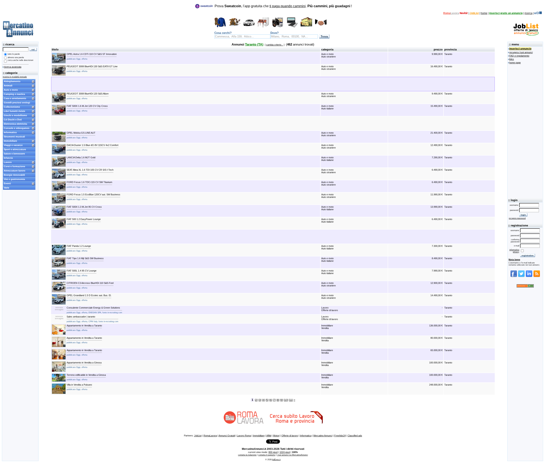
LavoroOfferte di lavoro (329, 309)
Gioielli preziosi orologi (17, 102)
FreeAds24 (340, 435)
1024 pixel (285, 452)
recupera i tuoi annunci (521, 52)
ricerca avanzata (12, 67)
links (511, 59)
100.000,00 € (436, 362)
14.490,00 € (436, 295)
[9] (281, 400)
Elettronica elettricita (15, 124)
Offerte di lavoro (289, 435)
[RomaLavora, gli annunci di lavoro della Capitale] (464, 13)
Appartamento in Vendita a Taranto (84, 328)
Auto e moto (11, 90)
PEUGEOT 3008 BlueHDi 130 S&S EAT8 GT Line (92, 68)
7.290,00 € (437, 157)
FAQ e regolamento (519, 55)
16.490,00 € (436, 66)
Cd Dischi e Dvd (13, 119)
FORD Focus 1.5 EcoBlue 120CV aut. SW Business (93, 196)
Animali (8, 85)
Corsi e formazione (14, 166)
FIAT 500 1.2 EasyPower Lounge (84, 221)
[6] (270, 400)
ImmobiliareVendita (327, 326)
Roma (446, 13)
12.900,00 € (436, 283)
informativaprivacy (514, 251)
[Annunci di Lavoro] (526, 34)
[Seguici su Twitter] (521, 276)
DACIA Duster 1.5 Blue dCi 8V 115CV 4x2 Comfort (92, 147)
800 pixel (273, 452)
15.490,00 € (436, 106)
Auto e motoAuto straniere (328, 55)
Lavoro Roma (244, 435)
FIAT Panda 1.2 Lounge (79, 248)
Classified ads (355, 435)
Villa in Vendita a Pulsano (79, 387)
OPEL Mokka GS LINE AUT (81, 135)
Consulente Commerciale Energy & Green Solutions (94, 310)
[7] (274, 400)
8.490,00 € (437, 258)
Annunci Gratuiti (227, 435)
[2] (256, 400)
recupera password (517, 218)
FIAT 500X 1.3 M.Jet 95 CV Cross (84, 209)
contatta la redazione (247, 455)
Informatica (10, 132)
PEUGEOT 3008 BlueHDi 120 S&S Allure (88, 96)
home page (515, 62)
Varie (6, 187)
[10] (286, 400)
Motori (276, 435)
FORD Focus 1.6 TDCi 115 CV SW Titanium (89, 184)
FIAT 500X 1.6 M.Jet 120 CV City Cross (87, 108)
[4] (263, 400)
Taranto (448, 54)
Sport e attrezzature (15, 149)
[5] (267, 400)
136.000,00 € (436, 325)
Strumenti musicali (14, 136)
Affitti (268, 435)
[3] (259, 400)
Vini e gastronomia (14, 179)
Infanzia (8, 158)
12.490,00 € (436, 145)
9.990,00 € (437, 54)
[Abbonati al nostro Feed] (536, 276)
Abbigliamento (12, 81)
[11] (291, 400)
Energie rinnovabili (14, 175)
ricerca (528, 13)
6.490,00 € (437, 170)
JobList (474, 13)
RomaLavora (210, 435)
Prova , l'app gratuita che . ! (283, 6)
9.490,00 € (437, 93)
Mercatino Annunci (322, 435)
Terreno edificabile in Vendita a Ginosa (86, 377)
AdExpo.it (276, 460)
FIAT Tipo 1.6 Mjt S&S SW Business (85, 260)
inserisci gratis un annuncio (506, 13)
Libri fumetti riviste (14, 111)
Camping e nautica (14, 94)
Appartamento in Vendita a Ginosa (84, 365)
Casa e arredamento (15, 98)
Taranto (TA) (254, 44)
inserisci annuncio (520, 48)
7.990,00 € (437, 270)
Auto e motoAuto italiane (327, 107)
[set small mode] (535, 13)
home (484, 13)
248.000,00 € (436, 384)
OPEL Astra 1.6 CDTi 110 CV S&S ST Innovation (92, 56)
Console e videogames (16, 128)
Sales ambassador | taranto (92, 319)
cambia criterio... (274, 44)
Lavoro (8, 162)
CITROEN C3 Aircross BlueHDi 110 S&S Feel (90, 285)
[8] (278, 400)
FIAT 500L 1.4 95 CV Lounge (81, 273)
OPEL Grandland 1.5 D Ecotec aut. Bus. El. (89, 297)
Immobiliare (10, 141)
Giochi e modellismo (15, 115)
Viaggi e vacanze (13, 145)
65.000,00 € (436, 350)
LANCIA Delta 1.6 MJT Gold (81, 159)
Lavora (454, 13)
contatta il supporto (266, 455)
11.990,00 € (436, 194)
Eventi (7, 183)
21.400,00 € (436, 132)
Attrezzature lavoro (14, 170)
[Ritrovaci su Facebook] (513, 276)
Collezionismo (12, 107)
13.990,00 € (436, 207)
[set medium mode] (537, 13)
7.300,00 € (437, 246)
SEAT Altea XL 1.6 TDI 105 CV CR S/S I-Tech (90, 172)
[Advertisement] (273, 123)
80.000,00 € (436, 338)
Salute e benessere (14, 153)
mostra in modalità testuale (15, 77)
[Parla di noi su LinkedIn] (529, 276)
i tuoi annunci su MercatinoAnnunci (292, 455)
